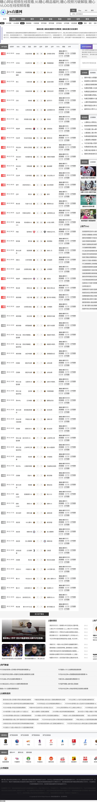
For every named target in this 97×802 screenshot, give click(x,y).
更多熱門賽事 (39, 614)
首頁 (4, 19)
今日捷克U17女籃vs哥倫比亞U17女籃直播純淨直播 (18, 727)
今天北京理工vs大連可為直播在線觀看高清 (81, 699)
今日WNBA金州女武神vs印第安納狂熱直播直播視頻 (57, 719)
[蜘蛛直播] (11, 12)
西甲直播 (43, 23)
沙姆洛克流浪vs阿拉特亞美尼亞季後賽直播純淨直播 (18, 723)
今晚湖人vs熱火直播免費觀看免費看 (73, 715)
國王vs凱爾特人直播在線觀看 (40, 711)
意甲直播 (59, 23)
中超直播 (36, 23)
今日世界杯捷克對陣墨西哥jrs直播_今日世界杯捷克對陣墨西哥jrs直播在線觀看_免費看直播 (65, 639)
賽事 (87, 19)
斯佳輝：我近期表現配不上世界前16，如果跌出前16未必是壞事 (65, 635)
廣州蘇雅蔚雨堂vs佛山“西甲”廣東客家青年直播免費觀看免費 (20, 719)
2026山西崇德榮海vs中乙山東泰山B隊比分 (69, 707)
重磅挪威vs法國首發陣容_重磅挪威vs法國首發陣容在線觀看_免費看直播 (65, 648)
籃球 (23, 19)
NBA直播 (8, 23)
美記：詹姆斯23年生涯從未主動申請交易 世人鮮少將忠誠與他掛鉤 (65, 625)
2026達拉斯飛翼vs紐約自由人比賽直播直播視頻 (17, 715)
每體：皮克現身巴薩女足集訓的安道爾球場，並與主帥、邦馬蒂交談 (65, 657)
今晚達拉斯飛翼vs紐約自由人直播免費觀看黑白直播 (49, 699)
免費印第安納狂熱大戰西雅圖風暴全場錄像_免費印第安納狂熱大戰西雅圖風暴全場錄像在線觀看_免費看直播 (65, 651)
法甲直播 (66, 23)
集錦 (59, 19)
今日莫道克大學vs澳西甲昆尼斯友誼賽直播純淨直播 (18, 703)
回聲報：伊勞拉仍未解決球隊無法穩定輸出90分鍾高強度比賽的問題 (65, 632)
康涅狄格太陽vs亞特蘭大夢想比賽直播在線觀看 (17, 699)
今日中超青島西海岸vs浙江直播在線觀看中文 (50, 723)
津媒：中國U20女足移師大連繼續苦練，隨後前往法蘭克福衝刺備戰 (65, 644)
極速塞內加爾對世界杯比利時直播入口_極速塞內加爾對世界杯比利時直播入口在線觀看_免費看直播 (65, 654)
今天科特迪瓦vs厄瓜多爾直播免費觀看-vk (49, 703)
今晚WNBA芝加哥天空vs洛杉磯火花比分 (41, 707)
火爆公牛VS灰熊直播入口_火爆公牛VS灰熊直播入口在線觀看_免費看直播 (65, 629)
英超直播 (28, 23)
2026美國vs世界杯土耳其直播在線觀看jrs (47, 715)
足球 (14, 19)
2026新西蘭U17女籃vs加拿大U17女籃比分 (15, 711)
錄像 (50, 19)
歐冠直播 (74, 23)
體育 (32, 19)
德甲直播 (51, 23)
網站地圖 (2, 801)
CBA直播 (16, 23)
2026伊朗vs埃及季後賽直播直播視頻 (63, 711)
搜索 (90, 23)
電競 (85, 23)
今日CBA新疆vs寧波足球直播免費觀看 (14, 707)
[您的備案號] (64, 796)
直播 (41, 19)
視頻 (69, 19)
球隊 (78, 19)
